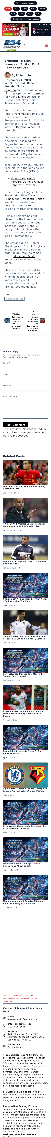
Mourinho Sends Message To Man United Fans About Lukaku (21, 864)
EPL (38, 14)
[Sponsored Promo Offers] (15, 29)
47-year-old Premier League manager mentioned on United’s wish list (24, 525)
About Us (29, 995)
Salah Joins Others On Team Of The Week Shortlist (22, 752)
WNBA (42, 9)
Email (6, 363)
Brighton (10, 90)
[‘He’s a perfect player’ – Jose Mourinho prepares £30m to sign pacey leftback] (25, 622)
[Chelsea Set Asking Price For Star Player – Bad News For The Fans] (25, 585)
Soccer (32, 83)
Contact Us (7, 1001)
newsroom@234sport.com (22, 1019)
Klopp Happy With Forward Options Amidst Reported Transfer (27, 182)
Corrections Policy (10, 998)
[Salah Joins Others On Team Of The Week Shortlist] (25, 737)
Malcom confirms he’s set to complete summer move (25, 562)
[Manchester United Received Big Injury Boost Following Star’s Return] (25, 887)
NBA (8, 9)
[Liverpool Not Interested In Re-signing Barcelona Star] (25, 472)
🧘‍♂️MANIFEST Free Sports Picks (25, 19)
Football (20, 83)
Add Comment (11, 396)
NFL (16, 9)
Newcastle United (32, 198)
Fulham (9, 198)
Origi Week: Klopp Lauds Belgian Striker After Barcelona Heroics (25, 827)
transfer (38, 93)
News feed (18, 995)
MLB (25, 9)
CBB (21, 14)
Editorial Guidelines (29, 998)
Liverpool (24, 96)
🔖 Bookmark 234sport (25, 3)
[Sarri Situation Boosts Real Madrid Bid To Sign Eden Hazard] (25, 660)
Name (6, 374)
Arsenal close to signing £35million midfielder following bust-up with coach (23, 713)
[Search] (25, 45)
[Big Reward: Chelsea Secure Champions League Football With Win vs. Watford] (25, 775)
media (25, 113)
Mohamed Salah (24, 256)
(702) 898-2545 (16, 1026)
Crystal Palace (26, 127)
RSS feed (7, 995)
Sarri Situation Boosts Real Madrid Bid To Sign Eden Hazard (24, 675)
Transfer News (14, 86)
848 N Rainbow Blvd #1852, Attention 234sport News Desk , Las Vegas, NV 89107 (25, 1037)
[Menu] (46, 45)
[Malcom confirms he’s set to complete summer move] (25, 547)
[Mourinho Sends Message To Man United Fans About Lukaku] (25, 849)
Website (7, 385)
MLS (30, 14)
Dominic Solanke (14, 299)
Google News (15, 1047)
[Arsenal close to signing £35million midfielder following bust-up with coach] (25, 697)
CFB (13, 14)
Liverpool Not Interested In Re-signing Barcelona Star (24, 487)
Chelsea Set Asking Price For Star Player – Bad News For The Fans (25, 600)
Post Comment (15, 424)
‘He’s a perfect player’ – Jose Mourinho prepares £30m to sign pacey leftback (24, 637)
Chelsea (25, 137)
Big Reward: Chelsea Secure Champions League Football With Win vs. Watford (25, 789)
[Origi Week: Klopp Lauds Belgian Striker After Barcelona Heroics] (25, 812)
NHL (33, 9)
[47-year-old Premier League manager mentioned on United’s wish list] (25, 510)
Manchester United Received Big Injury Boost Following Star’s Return (24, 902)
